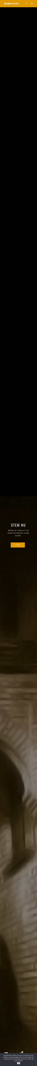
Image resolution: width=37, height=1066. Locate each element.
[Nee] (35, 1059)
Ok (18, 1063)
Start (17, 545)
